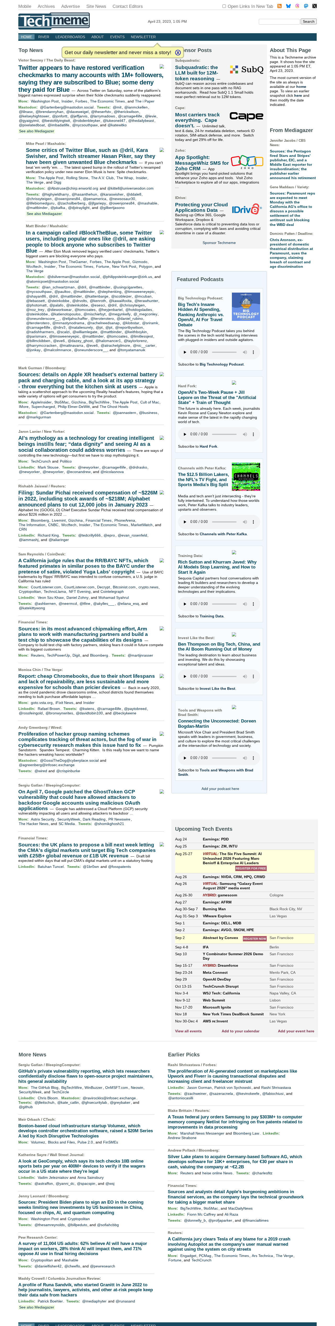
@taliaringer (59, 540)
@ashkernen (45, 603)
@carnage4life (130, 116)
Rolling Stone (77, 178)
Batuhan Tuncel (51, 866)
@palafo (56, 305)
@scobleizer (121, 296)
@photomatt (36, 305)
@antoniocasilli (180, 1098)
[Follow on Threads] (297, 7)
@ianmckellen (136, 107)
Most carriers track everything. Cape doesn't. (197, 120)
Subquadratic (187, 60)
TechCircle (60, 1092)
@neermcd (68, 603)
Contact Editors (128, 6)
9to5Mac (61, 402)
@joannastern (124, 413)
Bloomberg (55, 368)
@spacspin (86, 1183)
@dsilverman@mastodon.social (73, 277)
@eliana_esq (128, 603)
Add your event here (296, 1031)
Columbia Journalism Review (74, 1278)
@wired (41, 771)
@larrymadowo (102, 116)
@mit (117, 107)
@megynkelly (119, 314)
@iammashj (28, 540)
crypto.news (148, 587)
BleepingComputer (62, 785)
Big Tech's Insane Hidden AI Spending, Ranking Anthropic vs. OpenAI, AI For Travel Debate (201, 315)
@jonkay (33, 350)
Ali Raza (231, 1214)
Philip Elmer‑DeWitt (74, 407)
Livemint (59, 520)
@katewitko (117, 125)
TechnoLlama (55, 591)
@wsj (109, 1183)
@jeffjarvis (78, 116)
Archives (46, 6)
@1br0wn (91, 866)
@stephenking (109, 291)
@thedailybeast (141, 120)
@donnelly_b (195, 1220)
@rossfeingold (31, 713)
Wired (56, 727)
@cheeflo (72, 1266)
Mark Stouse (48, 467)
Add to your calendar (240, 1031)
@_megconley (145, 314)
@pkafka (58, 208)
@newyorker (88, 467)
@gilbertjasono (112, 208)
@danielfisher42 (48, 1266)
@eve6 (59, 341)
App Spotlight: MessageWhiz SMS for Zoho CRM (202, 163)
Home (26, 37)
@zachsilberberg (71, 203)
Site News (96, 6)
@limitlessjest (141, 336)
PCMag (205, 1256)
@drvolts (79, 301)
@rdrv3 (59, 327)
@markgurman (38, 417)
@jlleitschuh (44, 1102)
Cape (179, 108)
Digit (76, 655)
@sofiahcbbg (108, 1225)
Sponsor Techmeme (219, 243)
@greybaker (120, 1102)
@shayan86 (36, 296)
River (43, 37)
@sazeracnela (221, 1093)
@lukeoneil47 (114, 120)
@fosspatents (119, 866)
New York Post (124, 266)
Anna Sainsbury (90, 1177)
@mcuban (143, 296)
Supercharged (43, 407)
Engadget (188, 1256)
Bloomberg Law (246, 1133)
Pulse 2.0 (85, 1142)
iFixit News (64, 703)
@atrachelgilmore (115, 345)
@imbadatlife (58, 125)
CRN (23, 529)
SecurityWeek (68, 819)
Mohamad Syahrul (113, 597)
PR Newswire (119, 819)
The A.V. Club (102, 178)
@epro (109, 535)
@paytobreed (135, 709)
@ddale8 (133, 194)
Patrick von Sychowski (232, 1087)
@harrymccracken (41, 345)
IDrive (180, 198)
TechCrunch (41, 461)
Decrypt (103, 587)
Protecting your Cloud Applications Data (201, 207)
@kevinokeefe (247, 1093)
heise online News (217, 1173)
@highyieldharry (55, 194)
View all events (188, 1031)
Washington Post (45, 101)
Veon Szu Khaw (51, 597)
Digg (57, 182)
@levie (150, 116)
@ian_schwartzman (58, 287)
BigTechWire (99, 402)
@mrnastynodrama (68, 323)
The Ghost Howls (114, 407)
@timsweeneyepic (139, 291)
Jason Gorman (199, 1087)
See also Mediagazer (36, 131)
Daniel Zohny (77, 597)
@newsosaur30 (122, 199)
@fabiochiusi (272, 1093)
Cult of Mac (149, 402)
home (301, 86)
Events (117, 37)
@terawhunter (146, 301)
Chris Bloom (48, 1098)
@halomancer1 (108, 341)
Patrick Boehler (50, 1301)
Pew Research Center (37, 1237)
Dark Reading (94, 819)
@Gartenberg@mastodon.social (66, 107)
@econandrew (78, 472)
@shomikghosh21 (109, 824)
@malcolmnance (57, 350)
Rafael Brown (49, 709)
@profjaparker (220, 1220)
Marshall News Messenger (202, 1133)
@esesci (98, 305)
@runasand (125, 1301)
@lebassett (35, 301)
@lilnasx (26, 112)
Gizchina (78, 402)
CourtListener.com (46, 587)
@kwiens (86, 709)
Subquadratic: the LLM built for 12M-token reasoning (196, 73)
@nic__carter (144, 345)
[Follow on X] (314, 7)
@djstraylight (79, 208)
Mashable (56, 143)
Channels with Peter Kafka (223, 534)
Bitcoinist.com (124, 587)
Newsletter (143, 37)
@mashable (147, 203)
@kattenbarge (96, 296)
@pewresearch (102, 1266)
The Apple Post (50, 178)
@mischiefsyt (94, 314)
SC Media (67, 824)
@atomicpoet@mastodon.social (52, 281)
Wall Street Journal (66, 1155)
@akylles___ (103, 603)
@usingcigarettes (127, 287)
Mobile (24, 6)
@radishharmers (40, 332)
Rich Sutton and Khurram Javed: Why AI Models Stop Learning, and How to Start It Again (217, 567)
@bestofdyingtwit (56, 120)
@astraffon (44, 1183)
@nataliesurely (80, 327)
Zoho (180, 150)
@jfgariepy (97, 203)
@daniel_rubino (130, 318)
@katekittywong (32, 608)
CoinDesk (55, 554)
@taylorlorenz (135, 341)
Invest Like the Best (217, 688)
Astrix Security (42, 819)
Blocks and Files (61, 1142)
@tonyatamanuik (131, 350)
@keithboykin (136, 332)
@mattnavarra (71, 345)
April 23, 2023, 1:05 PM (167, 21)
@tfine (85, 603)
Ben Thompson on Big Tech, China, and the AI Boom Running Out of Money (219, 647)
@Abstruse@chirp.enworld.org (72, 188)
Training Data (212, 616)
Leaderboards (70, 37)
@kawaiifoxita (120, 301)
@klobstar (130, 323)
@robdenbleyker (86, 120)
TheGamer (78, 262)
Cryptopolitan (30, 591)
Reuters (58, 486)
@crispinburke (68, 771)
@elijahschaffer (75, 318)
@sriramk (150, 323)
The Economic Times (107, 101)
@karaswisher (112, 194)
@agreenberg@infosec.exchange (47, 765)
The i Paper (144, 101)
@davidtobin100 (89, 713)
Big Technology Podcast (222, 364)
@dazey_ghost (80, 341)
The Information (32, 525)
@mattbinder (37, 208)
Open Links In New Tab (250, 6)
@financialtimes (255, 1220)
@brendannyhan (49, 112)
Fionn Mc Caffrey (201, 1214)
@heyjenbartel (110, 310)
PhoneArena (124, 520)
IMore (24, 407)
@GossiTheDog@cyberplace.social (69, 760)
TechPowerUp (58, 655)
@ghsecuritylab (94, 1102)
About (97, 37)
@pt (99, 327)
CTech (48, 1119)
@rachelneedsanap (103, 323)
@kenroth (98, 301)
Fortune (102, 266)
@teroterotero (102, 318)
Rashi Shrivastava (276, 1087)
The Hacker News (33, 824)
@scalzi (63, 332)
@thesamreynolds (50, 1225)
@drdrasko (138, 467)
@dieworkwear (59, 310)
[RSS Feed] (279, 7)
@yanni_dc (65, 1183)
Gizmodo (139, 262)
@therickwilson (126, 112)
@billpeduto (77, 1225)
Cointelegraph (112, 591)
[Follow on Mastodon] (306, 7)
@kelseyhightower (34, 116)
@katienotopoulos (66, 314)
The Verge (34, 182)
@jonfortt (59, 116)
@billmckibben (38, 341)
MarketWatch (142, 525)
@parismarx (36, 336)
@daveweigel (77, 112)
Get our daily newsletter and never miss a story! (118, 52)
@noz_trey (35, 310)
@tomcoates (85, 310)
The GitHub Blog (44, 1087)
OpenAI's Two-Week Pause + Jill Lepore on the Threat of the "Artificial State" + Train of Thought (217, 397)
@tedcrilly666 (89, 535)
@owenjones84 (67, 199)
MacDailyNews (240, 1208)
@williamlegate (84, 332)
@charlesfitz (262, 1173)
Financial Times (98, 520)
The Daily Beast (60, 60)
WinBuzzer (93, 1087)
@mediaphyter (94, 1301)
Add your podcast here (220, 789)
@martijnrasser (140, 655)
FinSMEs (110, 1142)
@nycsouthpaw (85, 125)
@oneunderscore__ (42, 318)
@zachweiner (195, 1093)
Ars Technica (262, 1256)
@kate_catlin (68, 1102)
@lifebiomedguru (40, 203)
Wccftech (33, 266)
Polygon (145, 266)
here (298, 95)
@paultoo (62, 291)
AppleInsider (41, 402)
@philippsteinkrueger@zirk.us (127, 277)
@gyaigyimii (29, 120)
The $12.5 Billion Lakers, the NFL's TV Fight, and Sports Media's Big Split (203, 479)
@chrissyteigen (39, 199)
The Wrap (124, 178)
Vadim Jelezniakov (53, 1177)
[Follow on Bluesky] (288, 7)
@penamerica (94, 199)
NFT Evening (80, 591)
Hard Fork (208, 446)
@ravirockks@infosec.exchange (109, 1098)
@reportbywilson (129, 327)
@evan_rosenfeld (132, 535)
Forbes (81, 101)
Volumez (38, 1142)
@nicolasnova (112, 472)
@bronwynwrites (59, 713)
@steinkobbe (58, 301)
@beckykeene (124, 713)
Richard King (48, 535)
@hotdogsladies (138, 310)
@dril (81, 287)
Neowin (137, 1087)
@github (26, 1107)
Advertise (70, 6)
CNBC (53, 525)
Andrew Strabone (182, 1138)
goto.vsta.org (42, 703)
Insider (67, 101)
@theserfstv (101, 112)
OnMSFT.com (116, 1087)
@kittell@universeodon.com (130, 188)
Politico (66, 461)
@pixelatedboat (32, 125)
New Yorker (54, 431)
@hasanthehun (84, 194)
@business (148, 413)
